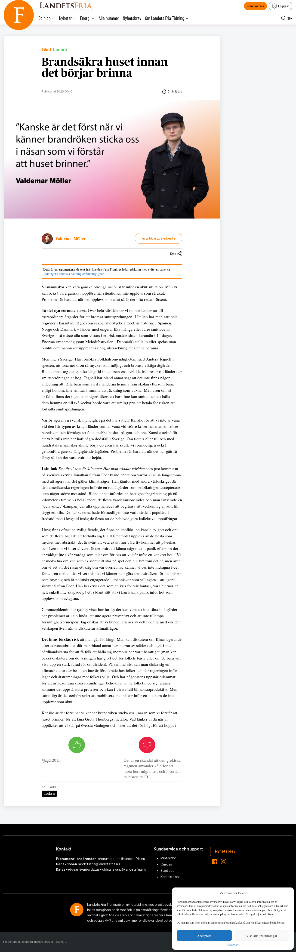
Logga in (283, 6)
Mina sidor (168, 858)
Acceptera (204, 935)
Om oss (166, 864)
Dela (173, 253)
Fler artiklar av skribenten (158, 238)
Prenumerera (255, 6)
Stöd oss (167, 870)
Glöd (46, 49)
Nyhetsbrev (132, 18)
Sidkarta (61, 941)
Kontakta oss (170, 877)
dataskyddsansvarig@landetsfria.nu (118, 869)
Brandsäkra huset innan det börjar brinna (105, 68)
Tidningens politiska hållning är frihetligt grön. (74, 273)
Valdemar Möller (71, 239)
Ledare (49, 793)
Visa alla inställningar (261, 935)
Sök (289, 18)
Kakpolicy (233, 944)
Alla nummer (109, 18)
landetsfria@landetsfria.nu (99, 864)
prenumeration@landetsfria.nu (121, 859)
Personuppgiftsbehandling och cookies (28, 941)
